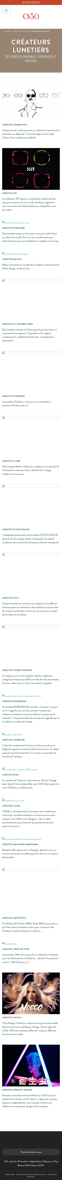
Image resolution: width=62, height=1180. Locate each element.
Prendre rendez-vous (31, 1152)
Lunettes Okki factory (15, 949)
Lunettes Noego (12, 1017)
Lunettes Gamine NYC (14, 125)
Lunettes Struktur (13, 396)
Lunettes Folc (10, 598)
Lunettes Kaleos (12, 259)
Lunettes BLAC (10, 775)
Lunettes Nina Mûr (13, 228)
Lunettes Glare (11, 461)
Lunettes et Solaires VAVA (17, 324)
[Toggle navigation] (6, 10)
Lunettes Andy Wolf (14, 918)
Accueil (7, 31)
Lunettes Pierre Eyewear (17, 670)
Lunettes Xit (9, 193)
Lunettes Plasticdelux (15, 529)
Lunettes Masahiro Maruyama (20, 844)
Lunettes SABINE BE (13, 740)
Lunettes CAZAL (11, 806)
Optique (25, 31)
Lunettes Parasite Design (17, 1090)
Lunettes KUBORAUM (14, 701)
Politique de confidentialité (31, 1174)
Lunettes (16, 31)
